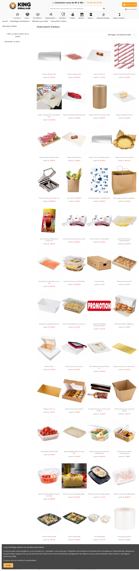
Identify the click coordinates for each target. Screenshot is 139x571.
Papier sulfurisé (99, 74)
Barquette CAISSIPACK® (49, 451)
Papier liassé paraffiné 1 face (49, 157)
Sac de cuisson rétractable (99, 239)
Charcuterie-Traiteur (9, 26)
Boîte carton (49, 366)
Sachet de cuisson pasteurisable (124, 240)
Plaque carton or (49, 409)
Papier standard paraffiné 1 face (74, 115)
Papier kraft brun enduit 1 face (99, 115)
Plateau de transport (124, 281)
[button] (17, 16)
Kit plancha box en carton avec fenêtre (99, 410)
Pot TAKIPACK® (99, 537)
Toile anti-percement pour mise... (74, 239)
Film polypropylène (124, 537)
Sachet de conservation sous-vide (49, 282)
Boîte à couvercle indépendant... (74, 494)
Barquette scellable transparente (124, 452)
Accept (8, 565)
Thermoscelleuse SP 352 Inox (49, 198)
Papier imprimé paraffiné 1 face (124, 74)
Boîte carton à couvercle (74, 366)
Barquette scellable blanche (49, 324)
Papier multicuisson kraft (124, 157)
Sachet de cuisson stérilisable (74, 281)
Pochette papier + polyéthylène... (99, 198)
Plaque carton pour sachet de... (124, 366)
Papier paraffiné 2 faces (124, 115)
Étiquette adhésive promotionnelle (99, 325)
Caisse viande (99, 281)
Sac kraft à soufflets (74, 198)
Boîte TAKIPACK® (74, 537)
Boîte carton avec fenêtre (74, 409)
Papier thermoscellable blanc (99, 157)
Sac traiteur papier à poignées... (124, 198)
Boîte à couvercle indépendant (124, 494)
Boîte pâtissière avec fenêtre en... (99, 367)
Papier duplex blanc (74, 157)
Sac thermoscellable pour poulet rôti (49, 240)
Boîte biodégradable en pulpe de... (74, 452)
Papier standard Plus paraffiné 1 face (49, 116)
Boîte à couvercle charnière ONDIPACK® (99, 452)
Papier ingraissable (49, 74)
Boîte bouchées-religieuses (124, 324)
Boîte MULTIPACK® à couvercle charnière (49, 495)
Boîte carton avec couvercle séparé (124, 410)
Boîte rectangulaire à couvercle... (74, 324)
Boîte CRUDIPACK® (49, 537)
